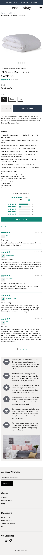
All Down (12, 13)
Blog (3, 503)
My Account (5, 517)
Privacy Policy (6, 520)
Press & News (6, 500)
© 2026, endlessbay (21, 550)
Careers (4, 497)
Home (3, 13)
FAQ (2, 526)
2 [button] (20, 349)
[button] (6, 80)
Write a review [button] (21, 219)
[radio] (4, 99)
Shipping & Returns (8, 523)
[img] (5, 232)
